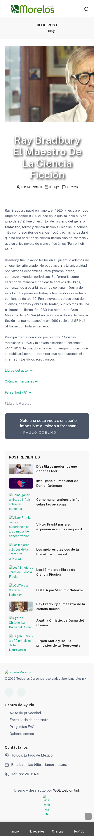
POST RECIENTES (24, 457)
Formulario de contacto (29, 720)
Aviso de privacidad (25, 713)
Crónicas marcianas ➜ (21, 381)
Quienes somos (22, 734)
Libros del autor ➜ (19, 370)
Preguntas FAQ (22, 727)
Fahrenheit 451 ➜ (18, 392)
